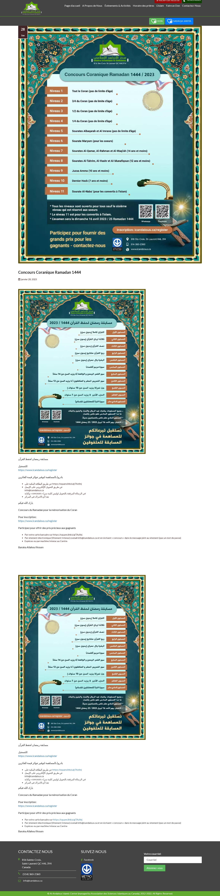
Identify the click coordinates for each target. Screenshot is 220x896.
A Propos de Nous (92, 5)
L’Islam (160, 5)
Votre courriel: (152, 853)
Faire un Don (173, 5)
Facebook (89, 860)
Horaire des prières (143, 5)
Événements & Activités (118, 5)
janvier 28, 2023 (29, 279)
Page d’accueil (72, 5)
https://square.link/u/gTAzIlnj (67, 483)
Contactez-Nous (191, 5)
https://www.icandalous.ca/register (37, 469)
